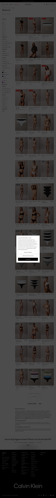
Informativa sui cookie (31, 248)
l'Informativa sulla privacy (22, 249)
